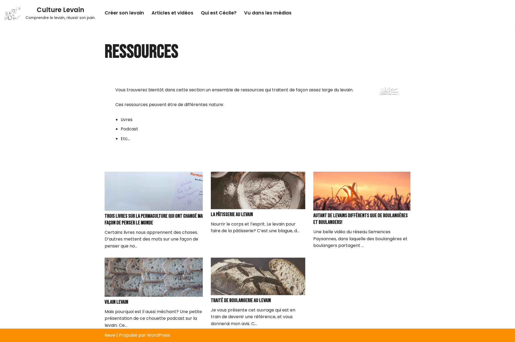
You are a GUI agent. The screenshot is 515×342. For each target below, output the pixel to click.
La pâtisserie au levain (232, 214)
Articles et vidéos (172, 13)
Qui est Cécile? (219, 13)
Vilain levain (116, 302)
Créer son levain (124, 13)
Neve (110, 335)
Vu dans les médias (268, 13)
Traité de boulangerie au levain (241, 300)
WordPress (158, 335)
